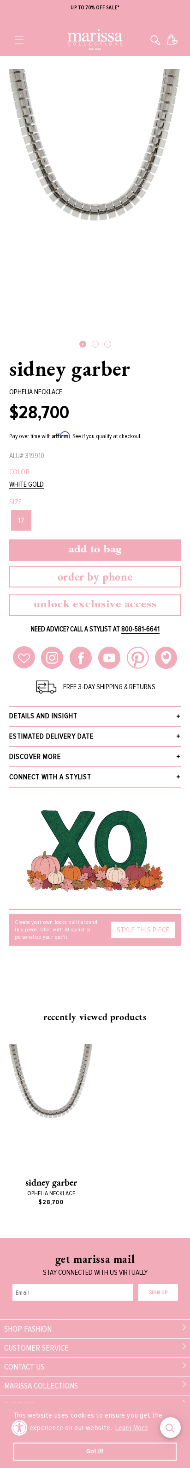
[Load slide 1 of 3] (83, 344)
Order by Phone (95, 576)
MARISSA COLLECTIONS (41, 1386)
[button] (19, 40)
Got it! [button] (95, 1451)
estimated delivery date (51, 736)
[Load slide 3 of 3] (107, 344)
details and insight (43, 716)
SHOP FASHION (28, 1329)
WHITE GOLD (26, 485)
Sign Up (158, 1292)
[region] (95, 8)
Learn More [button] (131, 1427)
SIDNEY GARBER (70, 368)
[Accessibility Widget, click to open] (19, 1427)
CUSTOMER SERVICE (36, 1348)
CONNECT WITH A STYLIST (50, 777)
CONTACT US (24, 1367)
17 (21, 520)
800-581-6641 (140, 629)
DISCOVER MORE (35, 756)
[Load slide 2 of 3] (95, 344)
